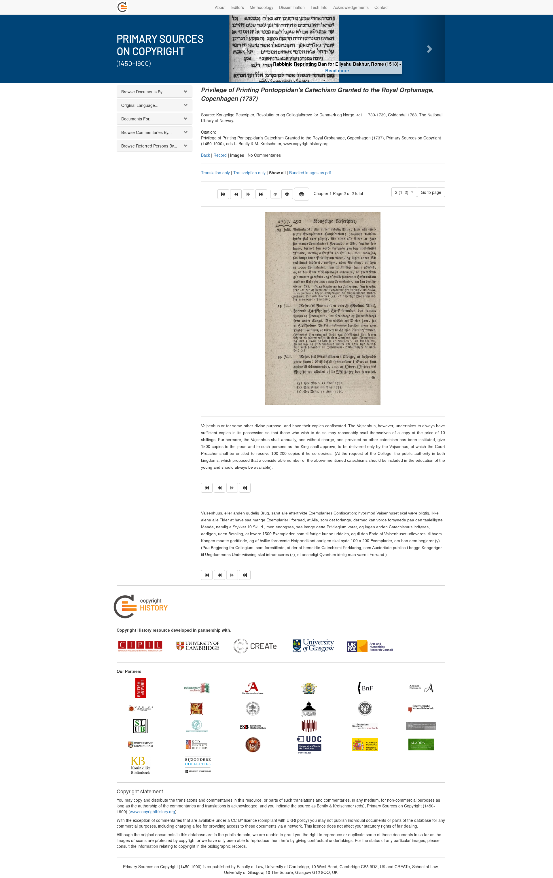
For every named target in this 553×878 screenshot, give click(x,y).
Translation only (215, 172)
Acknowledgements (351, 7)
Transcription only (249, 172)
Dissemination (292, 7)
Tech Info (318, 7)
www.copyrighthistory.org (152, 811)
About (220, 7)
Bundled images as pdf (310, 172)
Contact (381, 7)
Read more (337, 70)
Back (205, 155)
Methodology (261, 7)
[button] (245, 48)
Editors (237, 7)
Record (220, 155)
